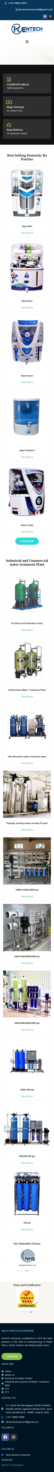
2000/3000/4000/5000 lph (27, 1023)
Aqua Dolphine (27, 450)
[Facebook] (45, 16)
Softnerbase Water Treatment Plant (27, 690)
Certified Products (18, 84)
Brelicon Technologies (13, 1464)
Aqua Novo (27, 301)
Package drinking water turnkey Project (27, 823)
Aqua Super (27, 375)
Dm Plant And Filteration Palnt (27, 623)
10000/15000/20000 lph (27, 890)
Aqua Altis (27, 226)
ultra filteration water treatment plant (27, 756)
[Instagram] (50, 16)
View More (27, 232)
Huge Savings (15, 107)
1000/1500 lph (27, 1089)
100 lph (27, 1223)
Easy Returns (15, 129)
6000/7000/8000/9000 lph (27, 956)
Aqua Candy (27, 525)
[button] (6, 1258)
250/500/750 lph (27, 1156)
